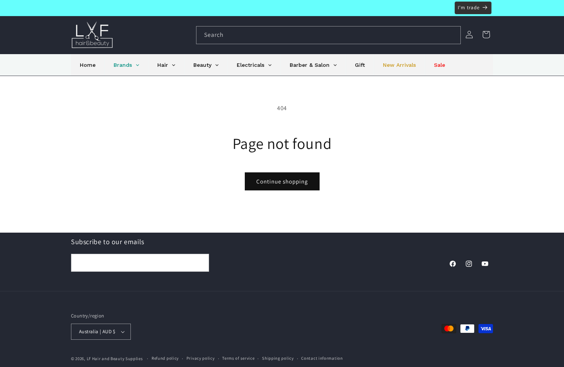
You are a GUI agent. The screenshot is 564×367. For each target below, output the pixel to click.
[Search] (452, 34)
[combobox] (328, 35)
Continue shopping (282, 181)
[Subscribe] (200, 263)
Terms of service (238, 358)
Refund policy (165, 358)
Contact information (322, 358)
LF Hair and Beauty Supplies (115, 358)
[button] (486, 34)
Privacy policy (200, 358)
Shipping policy (278, 358)
